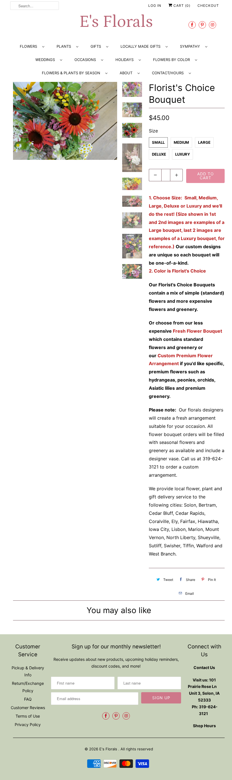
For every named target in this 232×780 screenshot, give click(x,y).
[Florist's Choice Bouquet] (65, 121)
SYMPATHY (191, 46)
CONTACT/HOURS (169, 73)
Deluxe (159, 154)
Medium (181, 142)
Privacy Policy (28, 724)
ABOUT (127, 73)
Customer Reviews (28, 707)
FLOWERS (29, 46)
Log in (154, 5)
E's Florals (116, 22)
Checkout (208, 5)
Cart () (181, 5)
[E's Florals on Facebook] (192, 24)
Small (158, 142)
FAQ (28, 699)
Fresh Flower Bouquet (197, 331)
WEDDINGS (46, 59)
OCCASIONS (86, 59)
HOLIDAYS (125, 59)
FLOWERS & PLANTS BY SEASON (72, 73)
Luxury (182, 154)
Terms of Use (28, 716)
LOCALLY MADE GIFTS (142, 46)
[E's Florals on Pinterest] (202, 24)
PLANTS (65, 46)
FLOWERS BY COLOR (172, 59)
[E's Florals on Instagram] (212, 24)
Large (204, 142)
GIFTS (97, 46)
